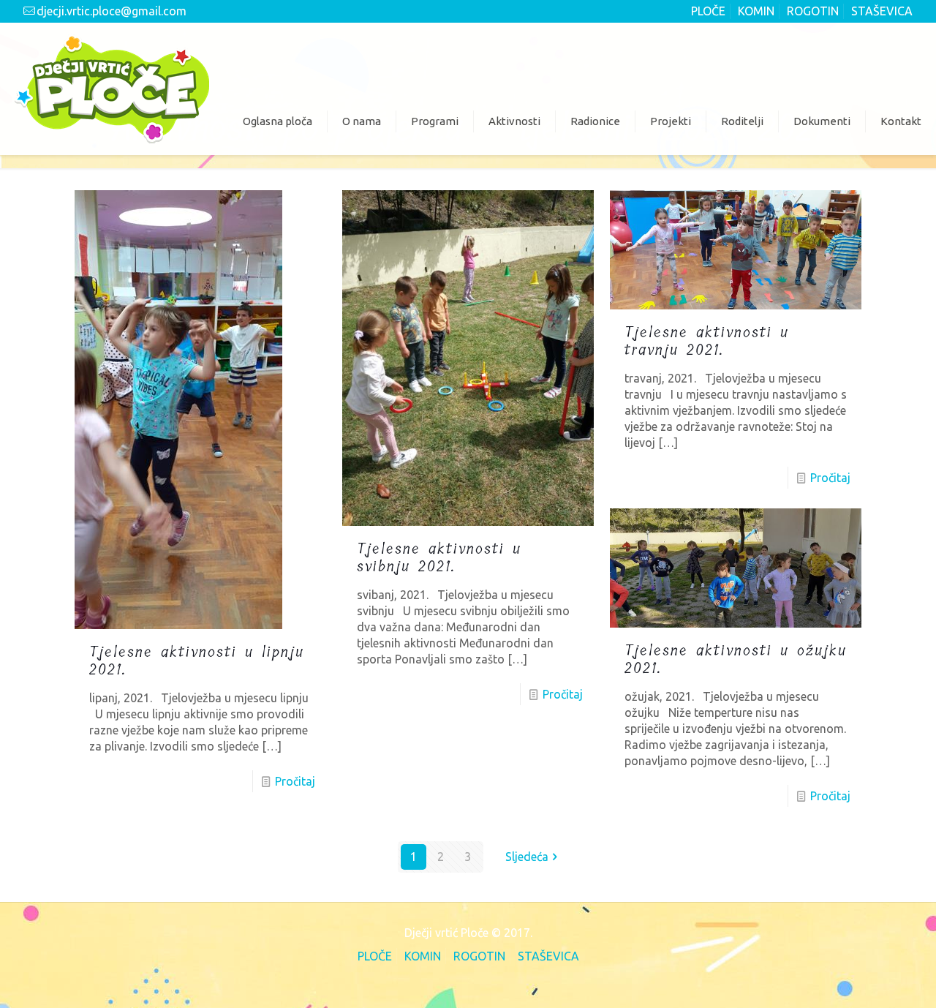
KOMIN (756, 11)
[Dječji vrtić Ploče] (112, 88)
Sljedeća (526, 856)
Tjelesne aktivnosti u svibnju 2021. (439, 558)
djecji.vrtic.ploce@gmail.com (111, 11)
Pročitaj (295, 781)
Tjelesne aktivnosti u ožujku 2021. (735, 659)
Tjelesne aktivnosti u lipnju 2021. (196, 661)
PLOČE (708, 11)
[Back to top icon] (864, 976)
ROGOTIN (813, 11)
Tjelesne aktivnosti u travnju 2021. (706, 341)
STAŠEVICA (882, 11)
